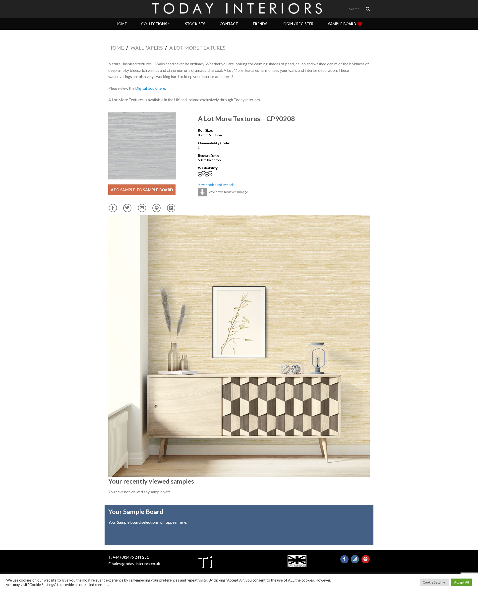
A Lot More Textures (197, 48)
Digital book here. (150, 88)
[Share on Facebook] (113, 208)
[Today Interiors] (239, 9)
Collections (154, 24)
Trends (259, 24)
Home (121, 24)
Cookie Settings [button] (434, 582)
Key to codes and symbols (216, 185)
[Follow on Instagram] (355, 559)
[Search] (368, 9)
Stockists (195, 24)
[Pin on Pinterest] (156, 208)
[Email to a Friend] (142, 208)
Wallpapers (146, 48)
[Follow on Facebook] (344, 559)
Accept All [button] (461, 582)
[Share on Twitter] (127, 208)
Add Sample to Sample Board (142, 189)
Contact (229, 24)
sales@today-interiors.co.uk (136, 563)
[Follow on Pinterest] (365, 559)
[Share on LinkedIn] (171, 208)
